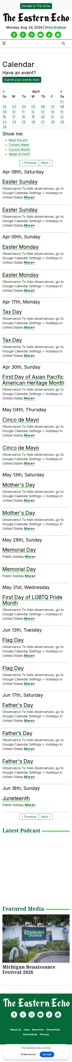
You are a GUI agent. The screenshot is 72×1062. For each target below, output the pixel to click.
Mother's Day (18, 485)
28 (53, 122)
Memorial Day (19, 550)
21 (52, 117)
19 (33, 117)
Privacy (44, 1034)
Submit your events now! (21, 80)
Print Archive (55, 27)
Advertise (38, 1029)
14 (52, 112)
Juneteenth (16, 798)
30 (5, 127)
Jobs (27, 1029)
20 (43, 117)
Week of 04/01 (19, 154)
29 (62, 122)
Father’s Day (17, 733)
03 (14, 106)
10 (14, 112)
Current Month (19, 149)
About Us (15, 1029)
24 (14, 122)
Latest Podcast (21, 831)
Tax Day (12, 312)
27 (43, 122)
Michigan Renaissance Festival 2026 (28, 969)
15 (62, 112)
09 (5, 112)
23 (4, 122)
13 (42, 112)
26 (33, 122)
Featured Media (23, 909)
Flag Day (13, 640)
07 (53, 106)
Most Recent (18, 140)
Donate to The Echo (36, 6)
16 (4, 117)
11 (23, 112)
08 (62, 106)
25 (24, 122)
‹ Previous (29, 163)
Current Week (19, 145)
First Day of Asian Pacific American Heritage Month (33, 380)
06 (43, 106)
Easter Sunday (20, 182)
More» (29, 197)
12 (33, 112)
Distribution (30, 1034)
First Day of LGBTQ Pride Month (32, 600)
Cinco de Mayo (20, 420)
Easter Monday (20, 247)
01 (62, 102)
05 (33, 106)
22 (62, 117)
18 (23, 117)
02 (4, 106)
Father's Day (17, 705)
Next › (45, 163)
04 (24, 106)
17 (13, 117)
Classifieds (53, 1029)
